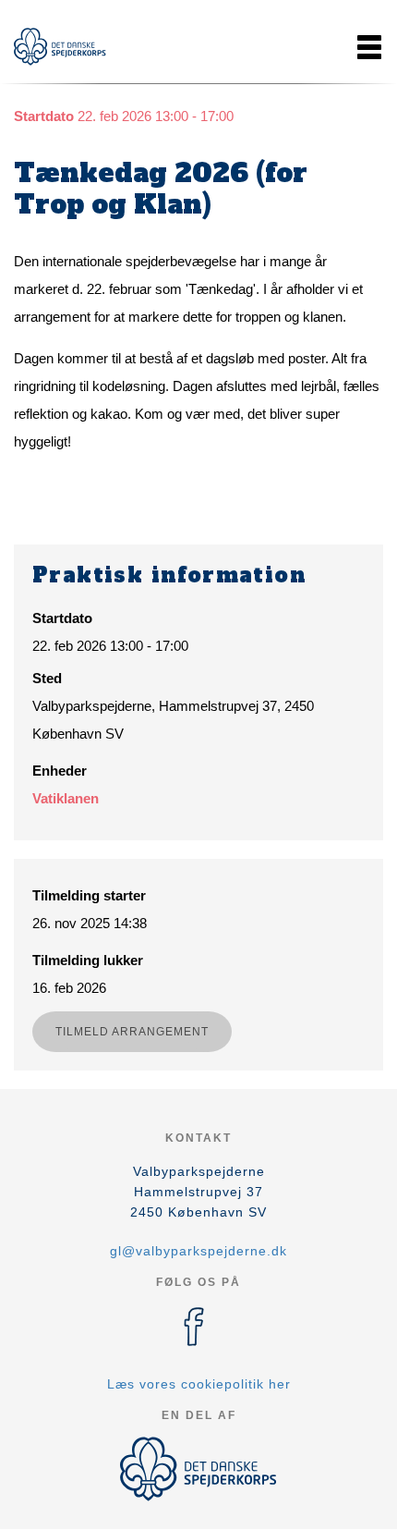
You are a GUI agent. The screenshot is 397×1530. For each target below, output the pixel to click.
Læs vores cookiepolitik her (199, 1384)
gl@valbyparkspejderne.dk (198, 1250)
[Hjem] (60, 47)
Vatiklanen (65, 798)
